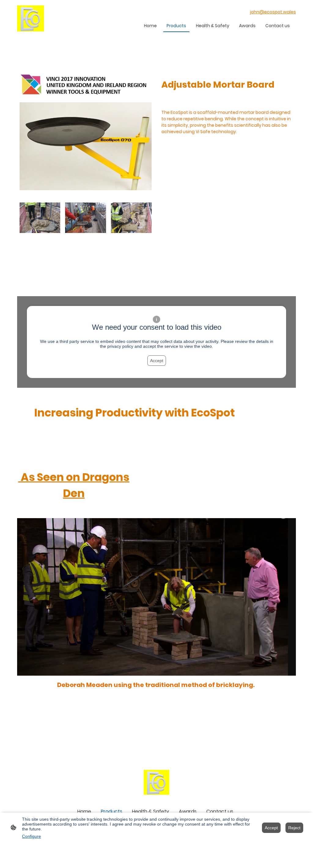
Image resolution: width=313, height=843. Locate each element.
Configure (31, 836)
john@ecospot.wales (273, 12)
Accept (156, 360)
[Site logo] (30, 18)
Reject (294, 827)
